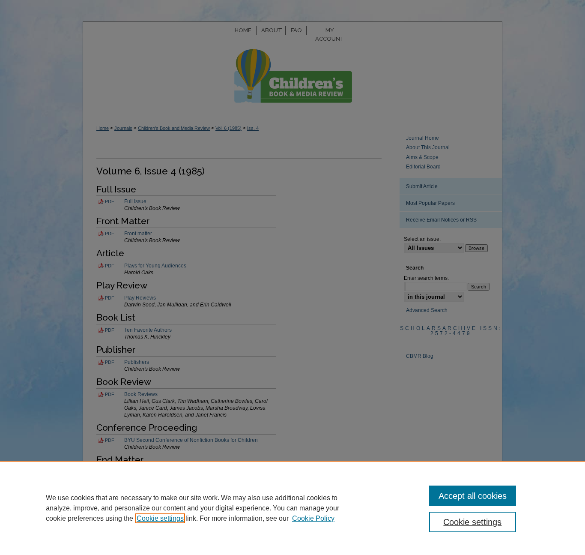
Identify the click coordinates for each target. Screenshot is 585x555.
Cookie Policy (313, 518)
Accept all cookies (473, 496)
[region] (292, 508)
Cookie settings (160, 518)
